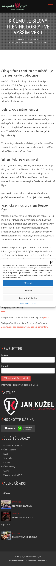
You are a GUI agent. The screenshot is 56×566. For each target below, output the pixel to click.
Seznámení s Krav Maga (22, 506)
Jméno (4, 355)
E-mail (4, 366)
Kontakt (7, 462)
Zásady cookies (24, 303)
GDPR (34, 303)
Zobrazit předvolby (28, 298)
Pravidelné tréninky (12, 445)
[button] (52, 262)
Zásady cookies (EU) (12, 475)
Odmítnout (28, 290)
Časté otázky (9, 466)
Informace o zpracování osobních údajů (19, 384)
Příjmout (28, 283)
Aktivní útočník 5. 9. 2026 (22, 518)
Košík (5, 453)
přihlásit (47, 317)
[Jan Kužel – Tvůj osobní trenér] (29, 406)
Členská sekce (9, 449)
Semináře (7, 458)
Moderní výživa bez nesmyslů (24, 537)
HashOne (30, 560)
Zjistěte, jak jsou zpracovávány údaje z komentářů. (25, 326)
